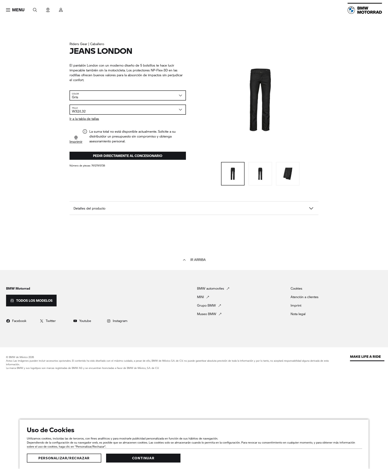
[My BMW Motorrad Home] (365, 10)
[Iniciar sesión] (60, 8)
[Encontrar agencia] (47, 8)
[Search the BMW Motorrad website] (35, 8)
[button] (15, 10)
